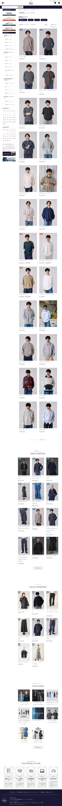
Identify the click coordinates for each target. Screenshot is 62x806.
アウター (44, 20)
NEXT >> (43, 440)
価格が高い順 (53, 24)
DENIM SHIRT (22, 159)
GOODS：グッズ (8, 93)
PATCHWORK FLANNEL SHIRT (26, 395)
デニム (30, 20)
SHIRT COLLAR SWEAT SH (45, 361)
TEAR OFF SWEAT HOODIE (45, 159)
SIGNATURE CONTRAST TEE (45, 260)
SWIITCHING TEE (23, 294)
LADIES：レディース (9, 104)
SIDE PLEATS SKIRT (51, 555)
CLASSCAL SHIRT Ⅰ (43, 226)
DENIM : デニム (8, 39)
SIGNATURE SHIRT (23, 429)
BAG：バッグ (8, 86)
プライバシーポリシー (34, 792)
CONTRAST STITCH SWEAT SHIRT (27, 328)
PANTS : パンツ (8, 42)
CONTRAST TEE (22, 125)
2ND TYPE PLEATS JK (23, 609)
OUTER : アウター (9, 75)
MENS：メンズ (8, 101)
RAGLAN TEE (42, 125)
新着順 (46, 24)
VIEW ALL (38, 568)
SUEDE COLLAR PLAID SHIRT (45, 193)
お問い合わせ (48, 792)
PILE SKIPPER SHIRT (23, 193)
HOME (20, 9)
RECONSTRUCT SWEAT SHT (25, 361)
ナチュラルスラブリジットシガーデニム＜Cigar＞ (52, 611)
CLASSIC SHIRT (22, 56)
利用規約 (42, 792)
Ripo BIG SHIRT (42, 328)
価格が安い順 (53, 26)
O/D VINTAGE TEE (23, 260)
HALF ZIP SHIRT (50, 501)
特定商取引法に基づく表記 (23, 792)
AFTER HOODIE (42, 395)
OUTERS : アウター (9, 49)
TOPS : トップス (8, 45)
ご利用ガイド (13, 792)
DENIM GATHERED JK (37, 555)
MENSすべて (23, 20)
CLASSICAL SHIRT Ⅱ (23, 226)
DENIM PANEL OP (22, 501)
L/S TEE (41, 56)
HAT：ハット (8, 90)
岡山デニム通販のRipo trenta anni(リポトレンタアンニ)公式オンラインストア (26, 802)
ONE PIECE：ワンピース (9, 71)
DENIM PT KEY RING (23, 662)
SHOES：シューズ (9, 83)
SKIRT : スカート (8, 63)
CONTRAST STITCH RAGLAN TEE (46, 294)
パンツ (37, 20)
